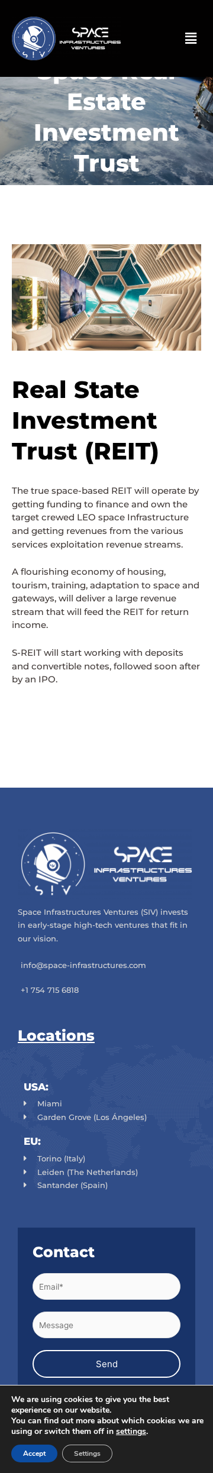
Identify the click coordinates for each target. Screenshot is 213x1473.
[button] (191, 38)
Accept (34, 1453)
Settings (87, 1453)
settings (131, 1431)
